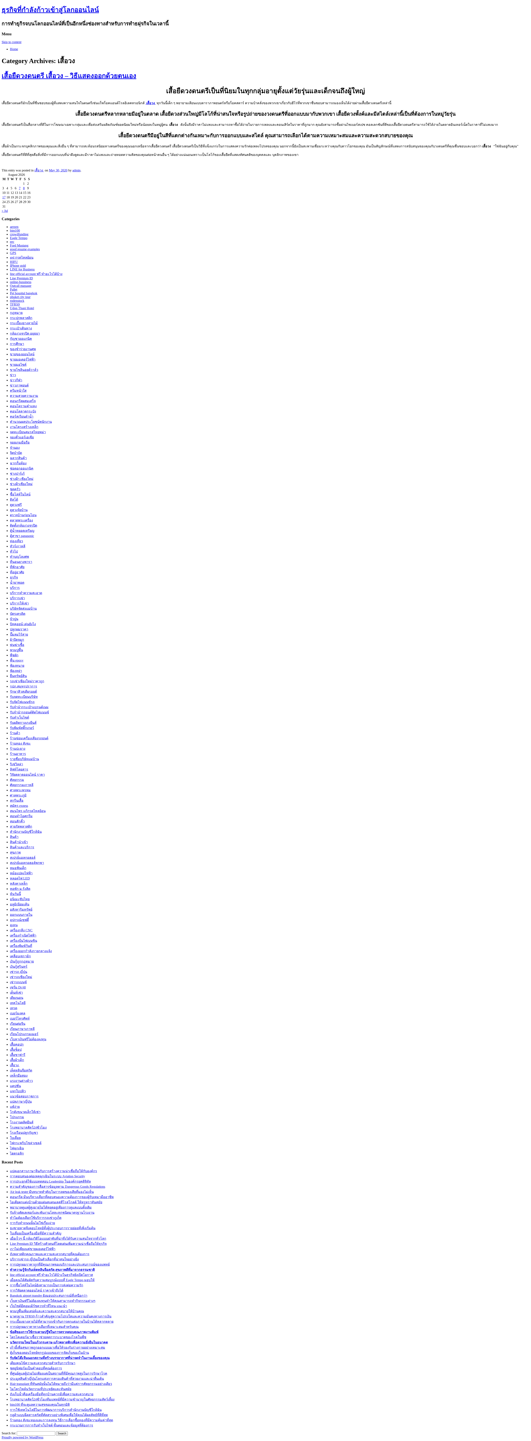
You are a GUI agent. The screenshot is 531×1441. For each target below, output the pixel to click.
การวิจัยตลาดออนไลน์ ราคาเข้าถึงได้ (36, 1290)
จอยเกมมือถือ (20, 442)
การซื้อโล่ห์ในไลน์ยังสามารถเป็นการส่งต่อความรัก (46, 1285)
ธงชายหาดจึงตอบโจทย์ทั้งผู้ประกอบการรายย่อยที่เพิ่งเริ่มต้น (52, 1228)
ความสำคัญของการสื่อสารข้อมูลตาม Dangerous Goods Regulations (57, 1186)
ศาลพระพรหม (20, 790)
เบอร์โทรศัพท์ (20, 1018)
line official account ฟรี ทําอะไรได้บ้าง (36, 274)
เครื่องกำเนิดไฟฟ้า (23, 935)
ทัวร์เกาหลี (17, 546)
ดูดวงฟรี (16, 504)
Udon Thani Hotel (22, 308)
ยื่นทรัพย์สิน (18, 676)
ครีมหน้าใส (18, 390)
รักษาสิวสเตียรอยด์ (23, 691)
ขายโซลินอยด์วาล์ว (24, 370)
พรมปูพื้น (16, 650)
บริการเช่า (17, 598)
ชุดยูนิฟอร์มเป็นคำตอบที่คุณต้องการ (36, 1368)
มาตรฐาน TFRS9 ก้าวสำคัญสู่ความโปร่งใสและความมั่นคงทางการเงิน (60, 1316)
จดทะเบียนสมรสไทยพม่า (28, 432)
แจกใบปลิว (18, 1091)
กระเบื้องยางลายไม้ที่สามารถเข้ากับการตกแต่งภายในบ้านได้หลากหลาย (61, 1321)
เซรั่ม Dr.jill (18, 987)
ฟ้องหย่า (16, 671)
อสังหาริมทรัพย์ (21, 909)
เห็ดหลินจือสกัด (21, 1070)
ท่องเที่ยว (16, 541)
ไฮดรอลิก (17, 1153)
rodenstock (17, 300)
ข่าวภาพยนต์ (19, 385)
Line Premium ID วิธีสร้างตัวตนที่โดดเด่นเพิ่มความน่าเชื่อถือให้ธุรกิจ (58, 1243)
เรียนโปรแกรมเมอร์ (24, 1034)
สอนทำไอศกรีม (21, 816)
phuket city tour (20, 297)
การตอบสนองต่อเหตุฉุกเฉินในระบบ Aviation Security (47, 1176)
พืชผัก (14, 655)
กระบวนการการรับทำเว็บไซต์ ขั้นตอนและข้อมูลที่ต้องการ (51, 1425)
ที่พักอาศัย (17, 567)
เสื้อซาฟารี (17, 1055)
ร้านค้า (15, 733)
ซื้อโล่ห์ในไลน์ (20, 494)
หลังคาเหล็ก (19, 883)
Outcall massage (20, 285)
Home (14, 49)
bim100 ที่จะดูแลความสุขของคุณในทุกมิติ (40, 1404)
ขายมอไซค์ (18, 364)
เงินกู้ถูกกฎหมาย (22, 961)
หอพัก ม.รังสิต (20, 889)
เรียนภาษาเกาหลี (22, 1029)
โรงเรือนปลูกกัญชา (24, 1132)
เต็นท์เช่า (16, 992)
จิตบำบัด (16, 453)
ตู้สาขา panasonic (22, 536)
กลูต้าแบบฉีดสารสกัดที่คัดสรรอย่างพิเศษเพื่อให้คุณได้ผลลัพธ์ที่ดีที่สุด (59, 1415)
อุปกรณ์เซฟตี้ (19, 920)
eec (12, 241)
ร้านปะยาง (17, 748)
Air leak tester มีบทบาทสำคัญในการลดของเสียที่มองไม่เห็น (52, 1192)
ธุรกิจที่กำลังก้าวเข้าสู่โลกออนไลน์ (50, 9)
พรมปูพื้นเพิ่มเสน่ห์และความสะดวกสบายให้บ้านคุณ (47, 1311)
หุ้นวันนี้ (15, 894)
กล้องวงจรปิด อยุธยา (25, 333)
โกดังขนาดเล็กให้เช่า (25, 1112)
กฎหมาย (16, 312)
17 (4, 197)
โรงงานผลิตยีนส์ (21, 1122)
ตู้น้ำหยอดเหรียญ (22, 530)
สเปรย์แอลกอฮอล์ (22, 857)
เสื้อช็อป (16, 1049)
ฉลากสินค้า (18, 458)
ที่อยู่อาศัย (17, 572)
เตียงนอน (16, 997)
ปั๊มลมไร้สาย (19, 634)
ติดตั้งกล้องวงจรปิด (23, 525)
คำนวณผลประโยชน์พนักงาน (31, 421)
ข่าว (13, 375)
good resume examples (25, 249)
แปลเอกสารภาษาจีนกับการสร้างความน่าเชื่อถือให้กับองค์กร (53, 1171)
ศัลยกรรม (17, 780)
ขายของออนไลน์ (22, 354)
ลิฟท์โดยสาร (19, 769)
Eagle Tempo (18, 238)
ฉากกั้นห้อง (18, 463)
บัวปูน (14, 619)
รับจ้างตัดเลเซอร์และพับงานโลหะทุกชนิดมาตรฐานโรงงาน (52, 1212)
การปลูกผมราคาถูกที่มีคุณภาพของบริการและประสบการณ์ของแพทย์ (60, 1264)
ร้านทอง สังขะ (20, 743)
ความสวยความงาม (24, 396)
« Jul (5, 211)
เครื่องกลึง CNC (21, 930)
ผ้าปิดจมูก (17, 639)
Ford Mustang (19, 245)
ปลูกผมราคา (19, 629)
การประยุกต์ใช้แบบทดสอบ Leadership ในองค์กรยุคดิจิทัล (50, 1181)
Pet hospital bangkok (23, 293)
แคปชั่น (15, 1086)
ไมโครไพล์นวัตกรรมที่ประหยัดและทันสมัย (40, 1389)
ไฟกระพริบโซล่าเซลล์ (25, 1143)
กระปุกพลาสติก (21, 318)
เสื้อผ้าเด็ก (17, 1060)
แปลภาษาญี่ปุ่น (21, 1101)
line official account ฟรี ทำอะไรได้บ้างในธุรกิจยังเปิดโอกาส (51, 1275)
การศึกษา (17, 344)
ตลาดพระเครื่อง (21, 520)
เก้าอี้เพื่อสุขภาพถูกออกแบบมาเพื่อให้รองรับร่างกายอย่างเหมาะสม (57, 1347)
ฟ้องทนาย (17, 665)
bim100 (15, 230)
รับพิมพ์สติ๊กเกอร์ (22, 728)
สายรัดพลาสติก (21, 826)
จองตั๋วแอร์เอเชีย (22, 437)
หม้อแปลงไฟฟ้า (21, 873)
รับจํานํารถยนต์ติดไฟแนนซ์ (29, 712)
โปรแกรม (17, 1117)
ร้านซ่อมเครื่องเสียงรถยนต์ (29, 738)
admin (76, 170)
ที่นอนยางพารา (21, 562)
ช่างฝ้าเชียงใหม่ (21, 484)
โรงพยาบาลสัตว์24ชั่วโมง (28, 1127)
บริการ (15, 588)
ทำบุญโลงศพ (19, 556)
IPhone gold (18, 265)
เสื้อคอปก (17, 1044)
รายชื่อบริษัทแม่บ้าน (24, 759)
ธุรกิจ (14, 577)
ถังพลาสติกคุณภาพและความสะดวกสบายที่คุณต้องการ (49, 1254)
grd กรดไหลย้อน (21, 257)
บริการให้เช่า (19, 603)
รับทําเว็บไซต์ (19, 717)
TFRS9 (15, 304)
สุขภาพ (15, 852)
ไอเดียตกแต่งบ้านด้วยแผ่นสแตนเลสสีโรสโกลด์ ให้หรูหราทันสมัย (56, 1202)
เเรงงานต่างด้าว (21, 1081)
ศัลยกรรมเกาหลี (21, 785)
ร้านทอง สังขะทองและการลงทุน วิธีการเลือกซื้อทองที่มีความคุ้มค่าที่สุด (61, 1420)
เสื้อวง (39, 170)
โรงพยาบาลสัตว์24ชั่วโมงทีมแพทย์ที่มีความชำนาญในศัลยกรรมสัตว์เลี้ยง (62, 1399)
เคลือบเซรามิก (20, 956)
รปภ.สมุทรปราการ (23, 686)
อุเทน (14, 925)
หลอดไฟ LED (20, 878)
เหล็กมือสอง (19, 1075)
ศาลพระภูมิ (18, 795)
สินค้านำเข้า (19, 842)
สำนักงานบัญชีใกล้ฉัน (26, 831)
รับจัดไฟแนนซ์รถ (22, 702)
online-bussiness (20, 282)
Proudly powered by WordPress (22, 1437)
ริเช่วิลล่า (16, 764)
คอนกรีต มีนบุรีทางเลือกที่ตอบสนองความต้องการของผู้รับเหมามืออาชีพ (62, 1197)
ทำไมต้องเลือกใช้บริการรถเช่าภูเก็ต (35, 1218)
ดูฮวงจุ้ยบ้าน (19, 510)
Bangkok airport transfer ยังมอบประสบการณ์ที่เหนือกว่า (48, 1295)
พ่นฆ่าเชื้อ (17, 645)
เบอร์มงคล (17, 1013)
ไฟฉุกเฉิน (17, 1148)
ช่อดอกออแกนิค (21, 468)
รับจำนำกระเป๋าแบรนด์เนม (29, 707)
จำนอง (15, 447)
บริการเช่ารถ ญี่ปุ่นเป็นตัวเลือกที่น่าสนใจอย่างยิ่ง (44, 1259)
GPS (13, 253)
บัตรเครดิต (17, 613)
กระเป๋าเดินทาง (21, 328)
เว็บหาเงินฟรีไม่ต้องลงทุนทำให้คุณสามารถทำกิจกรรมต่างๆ (52, 1301)
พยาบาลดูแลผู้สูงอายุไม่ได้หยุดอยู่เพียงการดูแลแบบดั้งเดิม (51, 1207)
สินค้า (14, 837)
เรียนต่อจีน (17, 1023)
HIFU (14, 262)
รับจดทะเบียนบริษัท (24, 696)
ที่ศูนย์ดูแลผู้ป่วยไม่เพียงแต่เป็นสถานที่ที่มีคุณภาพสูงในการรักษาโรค (58, 1373)
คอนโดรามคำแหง (23, 406)
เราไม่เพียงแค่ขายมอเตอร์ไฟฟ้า (32, 1249)
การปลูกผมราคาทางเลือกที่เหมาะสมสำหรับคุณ (44, 1326)
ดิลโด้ (14, 499)
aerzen (14, 227)
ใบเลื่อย (15, 1138)
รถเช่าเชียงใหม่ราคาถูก (27, 681)
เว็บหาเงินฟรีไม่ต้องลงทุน (28, 1039)
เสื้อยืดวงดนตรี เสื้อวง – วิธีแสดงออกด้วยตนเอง (69, 76)
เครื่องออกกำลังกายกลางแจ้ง (31, 951)
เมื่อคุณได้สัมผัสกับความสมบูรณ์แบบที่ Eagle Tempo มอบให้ (52, 1280)
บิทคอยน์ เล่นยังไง (23, 624)
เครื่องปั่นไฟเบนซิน (23, 940)
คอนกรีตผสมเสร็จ (23, 401)
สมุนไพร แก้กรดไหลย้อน (28, 811)
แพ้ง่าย (15, 1106)
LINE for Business (22, 269)
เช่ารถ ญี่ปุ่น (18, 972)
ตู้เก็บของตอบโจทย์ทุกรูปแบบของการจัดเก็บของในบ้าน (49, 1352)
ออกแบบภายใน (21, 914)
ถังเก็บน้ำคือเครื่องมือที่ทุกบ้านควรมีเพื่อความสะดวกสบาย (51, 1394)
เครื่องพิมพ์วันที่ (21, 946)
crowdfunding (19, 234)
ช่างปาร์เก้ (17, 473)
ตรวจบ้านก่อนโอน (23, 515)
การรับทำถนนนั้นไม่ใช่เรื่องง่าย (32, 1223)
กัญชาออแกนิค (21, 338)
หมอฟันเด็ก (18, 868)
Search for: (9, 1433)
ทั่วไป (14, 551)
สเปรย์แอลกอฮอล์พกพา (27, 863)
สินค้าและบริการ (22, 847)
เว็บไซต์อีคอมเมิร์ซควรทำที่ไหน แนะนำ (38, 1306)
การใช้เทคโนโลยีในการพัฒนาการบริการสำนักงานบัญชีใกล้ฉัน (56, 1410)
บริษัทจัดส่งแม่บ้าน (23, 608)
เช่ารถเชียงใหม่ (21, 977)
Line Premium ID (21, 278)
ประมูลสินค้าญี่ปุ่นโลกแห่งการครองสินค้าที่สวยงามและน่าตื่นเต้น (57, 1378)
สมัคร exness (19, 805)
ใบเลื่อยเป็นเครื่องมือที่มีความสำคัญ (35, 1233)
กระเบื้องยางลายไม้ (24, 323)
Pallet (13, 289)
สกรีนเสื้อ (16, 800)
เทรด (13, 1008)
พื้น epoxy (16, 660)
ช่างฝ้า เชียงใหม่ (21, 479)
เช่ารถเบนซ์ (18, 982)
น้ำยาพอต (17, 582)
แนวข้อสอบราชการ (24, 1096)
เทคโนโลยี (18, 1003)
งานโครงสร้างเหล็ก (24, 427)
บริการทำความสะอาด (26, 593)
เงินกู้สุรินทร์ (18, 966)
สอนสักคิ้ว (17, 821)
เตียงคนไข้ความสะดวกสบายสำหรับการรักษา (42, 1363)
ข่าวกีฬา (16, 380)
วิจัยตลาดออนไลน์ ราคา (27, 774)
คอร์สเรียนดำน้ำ (21, 416)
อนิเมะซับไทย (20, 899)
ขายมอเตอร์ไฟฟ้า (22, 359)
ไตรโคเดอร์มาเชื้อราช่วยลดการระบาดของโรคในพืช (48, 1337)
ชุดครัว (15, 489)
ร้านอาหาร (18, 754)
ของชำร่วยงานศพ (23, 349)
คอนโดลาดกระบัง (23, 411)
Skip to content (11, 42)
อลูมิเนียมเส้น (19, 904)
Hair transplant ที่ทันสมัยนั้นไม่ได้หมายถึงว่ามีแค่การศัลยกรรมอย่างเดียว (61, 1384)
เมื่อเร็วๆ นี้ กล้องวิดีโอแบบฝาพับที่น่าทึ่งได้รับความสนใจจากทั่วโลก (58, 1238)
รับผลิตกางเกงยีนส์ (23, 722)
